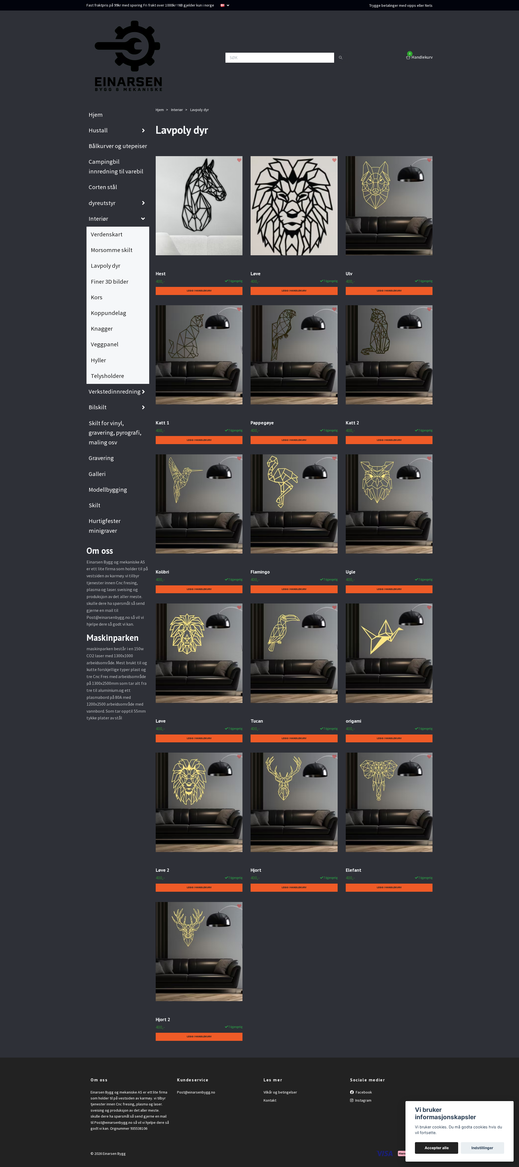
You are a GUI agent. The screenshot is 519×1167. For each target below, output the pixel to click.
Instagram (362, 1100)
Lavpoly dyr (105, 265)
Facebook (363, 1092)
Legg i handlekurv (199, 290)
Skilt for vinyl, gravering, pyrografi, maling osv (115, 432)
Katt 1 (162, 423)
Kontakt (270, 1100)
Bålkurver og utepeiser (118, 146)
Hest (161, 273)
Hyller (98, 360)
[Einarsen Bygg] (127, 57)
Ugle (350, 572)
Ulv (349, 273)
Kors (96, 297)
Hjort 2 (163, 1019)
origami (353, 721)
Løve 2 (162, 870)
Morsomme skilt (111, 250)
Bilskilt (98, 407)
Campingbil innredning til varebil (116, 166)
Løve (256, 273)
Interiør (98, 218)
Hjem (96, 114)
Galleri (97, 474)
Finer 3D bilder (109, 281)
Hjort (256, 870)
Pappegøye (262, 423)
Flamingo (260, 572)
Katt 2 (352, 423)
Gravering (101, 458)
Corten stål (103, 187)
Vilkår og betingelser (280, 1092)
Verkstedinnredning (115, 391)
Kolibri (162, 572)
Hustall (98, 130)
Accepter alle (437, 1148)
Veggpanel (104, 344)
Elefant (353, 870)
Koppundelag (108, 313)
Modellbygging (108, 489)
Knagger (102, 328)
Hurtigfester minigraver (105, 525)
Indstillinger (482, 1148)
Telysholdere (107, 376)
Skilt (94, 505)
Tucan (257, 721)
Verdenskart (106, 234)
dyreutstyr (102, 203)
